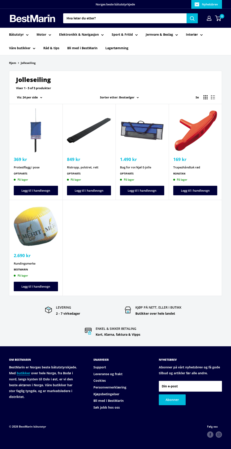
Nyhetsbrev (210, 4)
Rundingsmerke (24, 263)
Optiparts (20, 173)
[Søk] (192, 18)
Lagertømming (116, 48)
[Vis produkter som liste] (213, 97)
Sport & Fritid (122, 34)
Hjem (12, 63)
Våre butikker (19, 48)
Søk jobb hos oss (106, 407)
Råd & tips (51, 48)
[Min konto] (209, 18)
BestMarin (21, 269)
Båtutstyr (16, 34)
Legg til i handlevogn (35, 190)
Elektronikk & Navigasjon (79, 34)
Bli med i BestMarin (82, 48)
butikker (23, 373)
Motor (41, 34)
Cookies (99, 380)
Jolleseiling (28, 63)
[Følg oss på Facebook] (210, 434)
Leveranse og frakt (107, 374)
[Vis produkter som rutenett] (205, 97)
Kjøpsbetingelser (106, 394)
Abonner (172, 400)
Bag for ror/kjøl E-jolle (135, 167)
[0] (218, 18)
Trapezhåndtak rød (186, 167)
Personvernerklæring (109, 387)
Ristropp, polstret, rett (82, 167)
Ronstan (179, 173)
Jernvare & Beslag (159, 34)
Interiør (192, 34)
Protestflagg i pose (26, 167)
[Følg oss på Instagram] (219, 434)
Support (99, 367)
